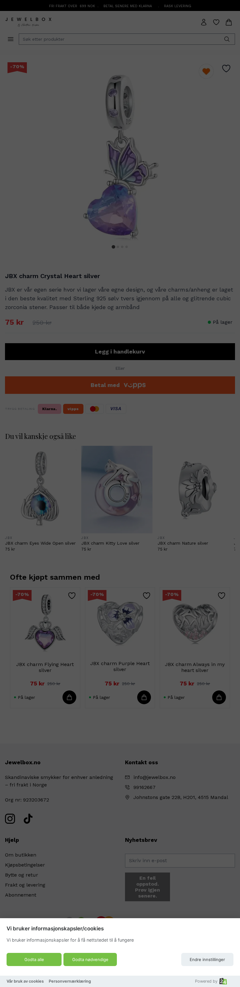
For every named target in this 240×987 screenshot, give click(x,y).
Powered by (206, 981)
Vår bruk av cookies (25, 981)
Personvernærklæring (70, 981)
